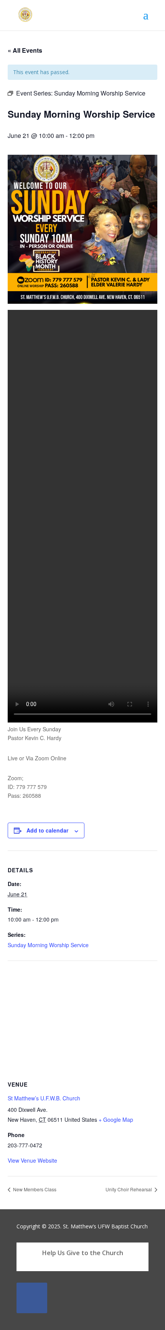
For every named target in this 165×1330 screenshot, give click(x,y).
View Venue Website (32, 1160)
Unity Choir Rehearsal (129, 1189)
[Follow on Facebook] (31, 1298)
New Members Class (34, 1189)
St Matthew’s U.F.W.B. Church (44, 1098)
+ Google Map (116, 1119)
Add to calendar (47, 830)
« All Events (25, 50)
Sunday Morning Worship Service (48, 945)
